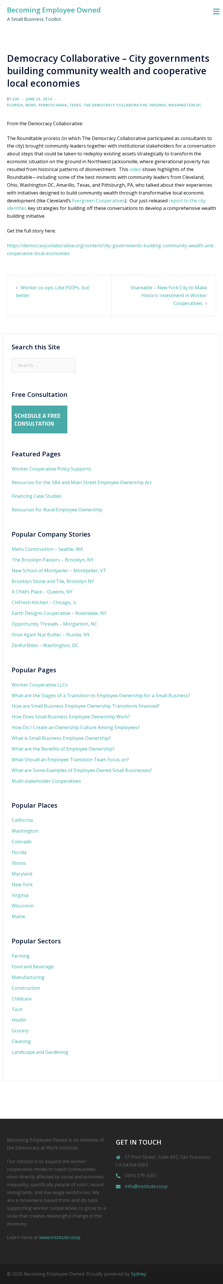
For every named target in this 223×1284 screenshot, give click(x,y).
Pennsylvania (53, 105)
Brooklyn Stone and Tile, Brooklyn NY (53, 581)
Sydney (138, 1274)
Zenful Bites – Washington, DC (45, 645)
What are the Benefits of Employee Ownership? (63, 749)
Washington (25, 831)
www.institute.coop (59, 1237)
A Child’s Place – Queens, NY (42, 592)
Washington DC (185, 105)
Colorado (22, 841)
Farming (21, 956)
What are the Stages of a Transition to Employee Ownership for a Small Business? (101, 695)
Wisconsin (23, 905)
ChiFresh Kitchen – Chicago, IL (44, 602)
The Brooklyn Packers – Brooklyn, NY (52, 560)
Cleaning (21, 1041)
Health (19, 1020)
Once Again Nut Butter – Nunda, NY (51, 634)
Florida (15, 105)
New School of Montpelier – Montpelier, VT (59, 570)
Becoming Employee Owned (54, 9)
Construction (26, 988)
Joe (16, 99)
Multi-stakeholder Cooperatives (46, 781)
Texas (75, 105)
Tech (17, 1009)
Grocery (20, 1030)
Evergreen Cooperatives (98, 200)
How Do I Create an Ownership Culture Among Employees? (76, 727)
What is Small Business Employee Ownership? (61, 738)
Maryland (22, 874)
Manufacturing (28, 977)
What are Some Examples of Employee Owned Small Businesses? (82, 770)
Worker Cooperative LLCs (40, 685)
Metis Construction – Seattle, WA (47, 549)
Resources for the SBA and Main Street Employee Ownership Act (82, 482)
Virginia (158, 105)
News (31, 105)
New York (22, 884)
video (135, 169)
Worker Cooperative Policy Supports (51, 469)
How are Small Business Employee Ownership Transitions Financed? (86, 706)
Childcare (22, 999)
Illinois (19, 863)
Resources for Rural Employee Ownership (57, 509)
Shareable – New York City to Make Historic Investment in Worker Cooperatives (168, 295)
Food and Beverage (33, 966)
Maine (18, 916)
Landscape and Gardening (40, 1052)
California (22, 820)
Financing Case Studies (36, 496)
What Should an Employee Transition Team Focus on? (70, 759)
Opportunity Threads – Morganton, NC (54, 624)
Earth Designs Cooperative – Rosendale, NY (59, 613)
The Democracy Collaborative (115, 105)
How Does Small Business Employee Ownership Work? (71, 716)
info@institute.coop (146, 1186)
